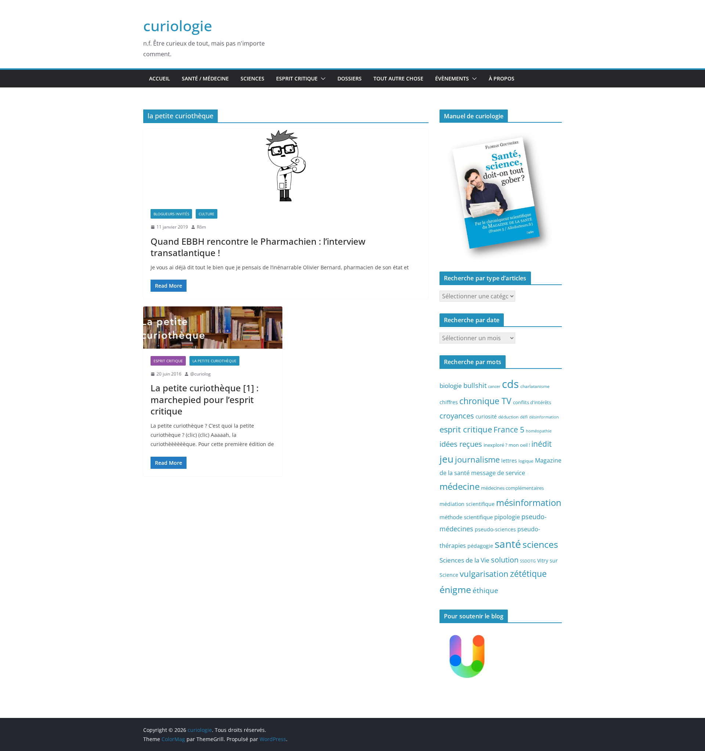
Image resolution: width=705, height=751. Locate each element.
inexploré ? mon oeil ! (507, 445)
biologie (451, 385)
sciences (540, 544)
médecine (460, 486)
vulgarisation (484, 573)
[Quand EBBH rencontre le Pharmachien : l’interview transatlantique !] (286, 165)
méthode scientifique (466, 517)
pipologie (507, 517)
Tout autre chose (398, 78)
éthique (485, 590)
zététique (528, 573)
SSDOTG (528, 561)
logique (526, 461)
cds (510, 384)
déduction (508, 417)
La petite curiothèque (214, 360)
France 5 (509, 429)
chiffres (449, 402)
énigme (455, 589)
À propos (501, 78)
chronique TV (485, 401)
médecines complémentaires (512, 488)
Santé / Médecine (205, 78)
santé (508, 544)
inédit (541, 444)
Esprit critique (297, 78)
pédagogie (480, 545)
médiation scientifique (467, 503)
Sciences (252, 78)
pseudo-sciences (495, 529)
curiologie (177, 25)
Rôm (201, 227)
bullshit (475, 385)
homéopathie (539, 431)
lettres (509, 460)
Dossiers (349, 78)
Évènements (452, 78)
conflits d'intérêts (532, 402)
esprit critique (466, 429)
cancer (494, 386)
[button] (322, 78)
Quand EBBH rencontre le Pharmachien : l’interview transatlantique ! (258, 247)
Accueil (159, 78)
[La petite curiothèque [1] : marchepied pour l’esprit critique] (212, 327)
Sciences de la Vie (464, 560)
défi (524, 417)
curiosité (486, 416)
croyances (457, 415)
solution (504, 560)
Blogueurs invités (171, 213)
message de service (498, 473)
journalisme (477, 459)
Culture (206, 213)
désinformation (544, 417)
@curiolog (200, 374)
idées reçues (461, 444)
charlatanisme (535, 386)
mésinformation (528, 502)
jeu (446, 459)
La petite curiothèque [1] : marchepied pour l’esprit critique (204, 399)
